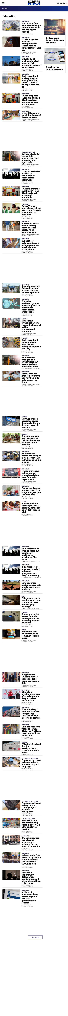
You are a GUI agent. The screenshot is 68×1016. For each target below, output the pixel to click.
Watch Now (61, 3)
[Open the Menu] (3, 3)
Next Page (35, 937)
